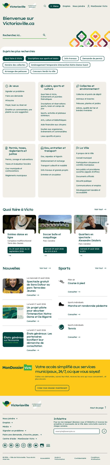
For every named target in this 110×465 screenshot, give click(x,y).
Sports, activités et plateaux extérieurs (53, 114)
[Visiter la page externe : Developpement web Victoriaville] (48, 445)
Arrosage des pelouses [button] (16, 71)
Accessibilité (45, 458)
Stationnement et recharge (53, 161)
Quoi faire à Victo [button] (13, 58)
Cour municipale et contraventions (13, 169)
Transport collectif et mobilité (54, 165)
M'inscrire (9, 100)
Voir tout (98, 209)
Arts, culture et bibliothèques (53, 120)
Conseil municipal (84, 158)
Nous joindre (9, 418)
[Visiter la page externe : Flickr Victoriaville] (42, 445)
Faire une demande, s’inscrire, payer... (21, 434)
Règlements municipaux (16, 175)
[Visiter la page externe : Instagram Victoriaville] (23, 445)
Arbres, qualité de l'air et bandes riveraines (87, 109)
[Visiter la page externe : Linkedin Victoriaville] (29, 445)
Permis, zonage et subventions (19, 159)
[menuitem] (19, 6)
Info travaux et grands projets (54, 170)
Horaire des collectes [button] (15, 65)
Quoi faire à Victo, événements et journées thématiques (51, 96)
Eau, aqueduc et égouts (51, 156)
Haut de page (97, 408)
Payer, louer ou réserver (16, 105)
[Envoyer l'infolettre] (104, 431)
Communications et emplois (88, 185)
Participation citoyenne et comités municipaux (87, 163)
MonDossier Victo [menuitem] (99, 6)
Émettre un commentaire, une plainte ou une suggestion (18, 110)
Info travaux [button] (70, 58)
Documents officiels (85, 176)
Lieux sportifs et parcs (51, 136)
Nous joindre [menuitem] (79, 6)
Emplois (6, 422)
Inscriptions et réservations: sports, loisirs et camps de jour (53, 106)
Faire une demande (14, 96)
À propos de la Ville (85, 153)
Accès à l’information (60, 458)
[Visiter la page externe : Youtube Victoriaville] (36, 445)
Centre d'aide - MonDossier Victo (18, 438)
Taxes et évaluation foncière (18, 164)
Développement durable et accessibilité (88, 191)
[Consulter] (10, 255)
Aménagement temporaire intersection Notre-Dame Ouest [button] (59, 65)
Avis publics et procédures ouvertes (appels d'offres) (88, 170)
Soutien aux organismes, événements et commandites (54, 130)
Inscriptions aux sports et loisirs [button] (43, 58)
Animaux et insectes (85, 99)
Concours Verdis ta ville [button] (44, 71)
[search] (25, 35)
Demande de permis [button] (92, 58)
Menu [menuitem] (55, 6)
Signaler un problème (14, 91)
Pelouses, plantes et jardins (88, 103)
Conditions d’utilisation (95, 458)
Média (6, 426)
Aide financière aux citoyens (53, 124)
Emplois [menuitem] (66, 6)
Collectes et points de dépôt (88, 94)
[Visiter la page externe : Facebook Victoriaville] (5, 445)
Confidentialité (80, 458)
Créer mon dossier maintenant (52, 388)
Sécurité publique (83, 181)
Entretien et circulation (51, 174)
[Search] (44, 35)
